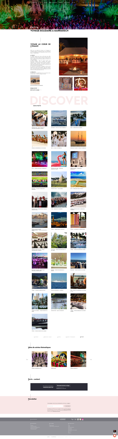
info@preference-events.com (61, 388)
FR (90, 2)
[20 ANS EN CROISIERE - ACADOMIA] (59, 281)
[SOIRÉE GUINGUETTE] (78, 359)
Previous (27, 359)
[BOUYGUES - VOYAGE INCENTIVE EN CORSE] (78, 261)
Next (90, 359)
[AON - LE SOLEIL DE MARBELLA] (59, 139)
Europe (69, 426)
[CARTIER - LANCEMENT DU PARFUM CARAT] (78, 220)
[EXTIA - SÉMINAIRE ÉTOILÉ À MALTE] (78, 179)
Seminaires (31, 425)
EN (88, 2)
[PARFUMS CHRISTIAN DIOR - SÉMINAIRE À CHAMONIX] (78, 200)
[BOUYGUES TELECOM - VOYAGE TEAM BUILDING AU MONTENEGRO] (39, 261)
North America (70, 428)
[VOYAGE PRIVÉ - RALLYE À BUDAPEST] (59, 301)
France (69, 425)
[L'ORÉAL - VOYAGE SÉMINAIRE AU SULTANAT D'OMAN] (78, 301)
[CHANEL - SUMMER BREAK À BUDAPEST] (59, 220)
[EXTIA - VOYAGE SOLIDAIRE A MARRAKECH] (39, 159)
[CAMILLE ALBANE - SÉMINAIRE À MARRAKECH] (78, 159)
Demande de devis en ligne (63, 385)
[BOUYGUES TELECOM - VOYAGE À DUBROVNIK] (78, 139)
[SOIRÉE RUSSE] (59, 359)
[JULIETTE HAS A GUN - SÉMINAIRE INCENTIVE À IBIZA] (59, 159)
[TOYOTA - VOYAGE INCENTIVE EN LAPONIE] (39, 322)
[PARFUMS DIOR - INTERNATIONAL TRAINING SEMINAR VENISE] (39, 200)
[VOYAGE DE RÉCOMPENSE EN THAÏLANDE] (39, 139)
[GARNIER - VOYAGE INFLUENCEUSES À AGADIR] (59, 261)
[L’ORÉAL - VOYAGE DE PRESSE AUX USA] (39, 281)
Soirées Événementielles (33, 426)
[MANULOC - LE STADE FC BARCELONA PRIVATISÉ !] (39, 179)
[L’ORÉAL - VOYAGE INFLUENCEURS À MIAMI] (78, 240)
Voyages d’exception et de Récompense (54, 426)
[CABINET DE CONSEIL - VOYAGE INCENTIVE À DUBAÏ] (39, 301)
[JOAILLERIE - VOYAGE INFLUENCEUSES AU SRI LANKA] (59, 240)
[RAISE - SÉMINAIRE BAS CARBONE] (78, 118)
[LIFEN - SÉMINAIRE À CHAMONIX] (59, 200)
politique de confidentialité (67, 409)
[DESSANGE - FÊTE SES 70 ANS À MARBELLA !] (59, 118)
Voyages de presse (51, 425)
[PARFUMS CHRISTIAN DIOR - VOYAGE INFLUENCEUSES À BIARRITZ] (39, 240)
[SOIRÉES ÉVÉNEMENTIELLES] (39, 359)
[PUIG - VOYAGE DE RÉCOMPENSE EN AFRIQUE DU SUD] (78, 281)
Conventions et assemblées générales (35, 427)
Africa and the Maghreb (71, 427)
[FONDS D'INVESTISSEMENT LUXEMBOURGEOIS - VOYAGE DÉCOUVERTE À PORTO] (39, 220)
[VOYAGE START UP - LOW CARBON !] (59, 179)
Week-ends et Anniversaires (33, 428)
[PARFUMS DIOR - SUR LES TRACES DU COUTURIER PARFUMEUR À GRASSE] (39, 118)
